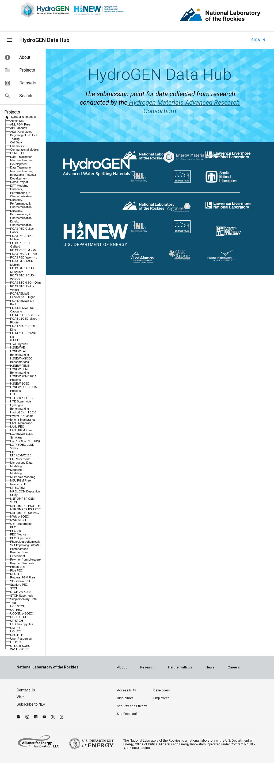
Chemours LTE (20, 146)
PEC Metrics (18, 534)
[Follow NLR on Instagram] (27, 717)
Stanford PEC (19, 584)
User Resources (21, 638)
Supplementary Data (23, 599)
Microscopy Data (21, 462)
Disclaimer (125, 698)
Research (147, 667)
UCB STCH (17, 606)
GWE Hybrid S (19, 344)
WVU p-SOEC (19, 649)
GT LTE (15, 340)
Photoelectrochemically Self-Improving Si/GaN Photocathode (25, 545)
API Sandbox (18, 128)
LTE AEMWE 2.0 (20, 455)
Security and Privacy (132, 706)
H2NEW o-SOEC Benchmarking (21, 360)
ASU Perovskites (21, 131)
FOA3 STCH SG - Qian (25, 282)
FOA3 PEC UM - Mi (23, 250)
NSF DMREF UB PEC (24, 512)
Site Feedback (127, 714)
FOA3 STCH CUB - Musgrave (23, 270)
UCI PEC (16, 609)
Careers (234, 667)
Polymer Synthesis (22, 563)
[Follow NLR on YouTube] (44, 717)
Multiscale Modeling (22, 477)
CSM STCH (17, 153)
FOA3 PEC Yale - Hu (23, 257)
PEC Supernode (20, 538)
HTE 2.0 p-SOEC (21, 398)
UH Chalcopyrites (21, 624)
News (210, 667)
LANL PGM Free (21, 430)
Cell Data (16, 142)
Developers (161, 690)
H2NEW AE (17, 347)
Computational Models (24, 149)
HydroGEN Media (21, 415)
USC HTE (16, 634)
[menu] (9, 40)
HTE (13, 394)
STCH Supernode (21, 595)
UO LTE (15, 631)
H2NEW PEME (19, 365)
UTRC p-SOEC (20, 645)
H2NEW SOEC (20, 383)
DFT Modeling (19, 185)
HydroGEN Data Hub (44, 40)
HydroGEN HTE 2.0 (23, 412)
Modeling (16, 466)
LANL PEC (17, 426)
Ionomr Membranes (23, 419)
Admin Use (17, 120)
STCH (14, 588)
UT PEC (15, 642)
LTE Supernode (20, 459)
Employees (161, 698)
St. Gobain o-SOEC (23, 581)
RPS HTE (16, 574)
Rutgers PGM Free (22, 577)
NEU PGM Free (20, 480)
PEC (13, 527)
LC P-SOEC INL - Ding (25, 441)
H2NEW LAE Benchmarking (19, 353)
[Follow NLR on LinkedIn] (36, 717)
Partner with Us (180, 667)
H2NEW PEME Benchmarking (19, 370)
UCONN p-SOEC (21, 613)
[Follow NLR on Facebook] (19, 717)
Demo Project (19, 181)
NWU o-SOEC (19, 516)
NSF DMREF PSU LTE (25, 505)
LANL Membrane (21, 423)
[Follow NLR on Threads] (61, 717)
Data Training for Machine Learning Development (21, 160)
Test (13, 602)
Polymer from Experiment (19, 554)
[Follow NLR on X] (53, 717)
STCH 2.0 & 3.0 (20, 591)
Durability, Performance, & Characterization (21, 192)
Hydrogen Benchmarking (19, 407)
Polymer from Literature (25, 559)
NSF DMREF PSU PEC (25, 509)
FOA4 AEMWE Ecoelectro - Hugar (22, 295)
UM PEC (15, 627)
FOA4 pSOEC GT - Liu (25, 315)
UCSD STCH (18, 617)
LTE (12, 451)
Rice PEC (16, 570)
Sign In (258, 40)
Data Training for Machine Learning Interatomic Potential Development (23, 173)
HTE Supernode (20, 401)
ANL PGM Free (20, 124)
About (122, 667)
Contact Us (26, 690)
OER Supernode (21, 523)
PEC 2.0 (15, 531)
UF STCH (16, 620)
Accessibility (126, 690)
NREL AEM (17, 487)
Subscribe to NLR (31, 704)
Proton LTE (17, 566)
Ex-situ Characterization (21, 223)
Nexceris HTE (19, 484)
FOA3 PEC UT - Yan (23, 253)
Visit (20, 697)
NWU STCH (18, 520)
